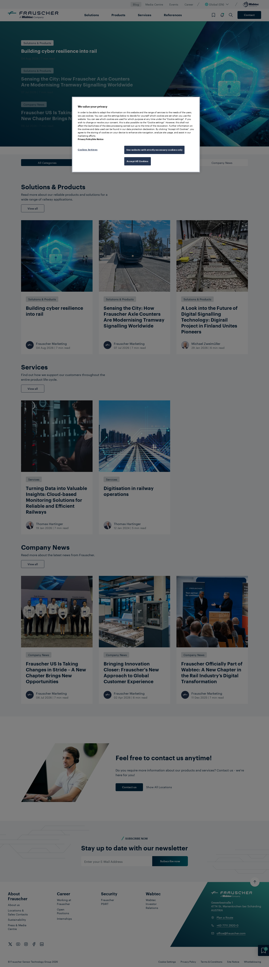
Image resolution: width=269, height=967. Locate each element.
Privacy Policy (85, 139)
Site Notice (98, 139)
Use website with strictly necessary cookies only (154, 149)
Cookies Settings (87, 149)
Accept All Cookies (137, 161)
